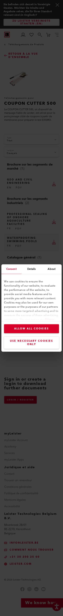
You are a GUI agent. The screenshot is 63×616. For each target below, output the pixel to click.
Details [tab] (31, 269)
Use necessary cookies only (31, 342)
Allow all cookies (31, 329)
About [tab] (51, 269)
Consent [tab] (11, 269)
